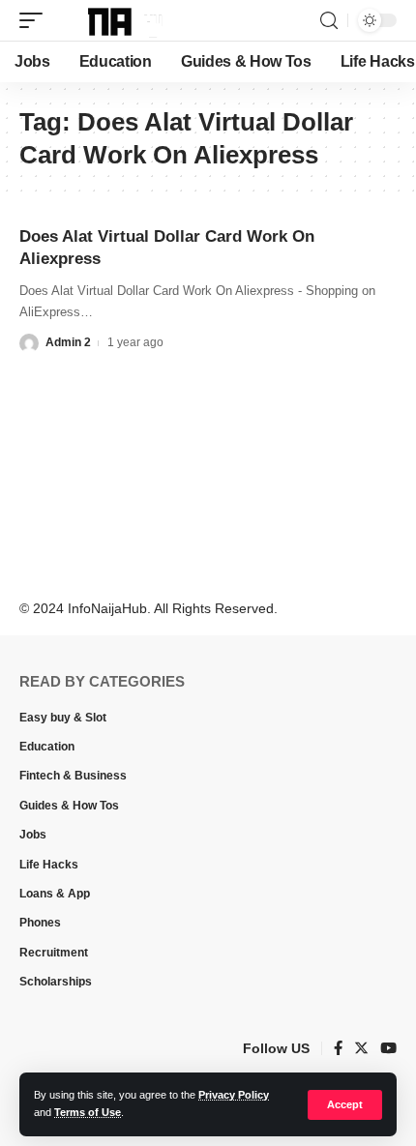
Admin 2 (68, 342)
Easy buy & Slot (62, 717)
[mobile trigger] (35, 20)
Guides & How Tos (69, 805)
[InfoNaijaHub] (113, 20)
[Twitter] (361, 1049)
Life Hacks (48, 864)
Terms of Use (87, 1112)
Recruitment (53, 952)
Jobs (32, 834)
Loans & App (54, 893)
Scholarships (55, 981)
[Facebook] (338, 1049)
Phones (40, 922)
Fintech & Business (73, 775)
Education (46, 746)
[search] (328, 21)
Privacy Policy (233, 1095)
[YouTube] (388, 1049)
